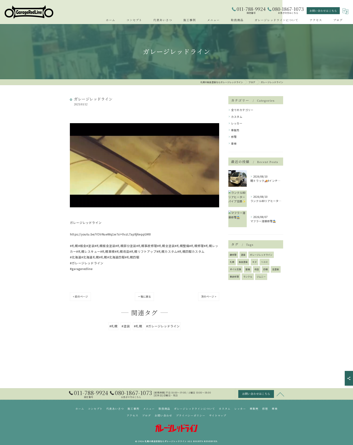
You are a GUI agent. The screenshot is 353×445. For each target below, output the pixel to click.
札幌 (232, 261)
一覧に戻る (144, 296)
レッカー (236, 123)
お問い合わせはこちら (323, 10)
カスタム (236, 117)
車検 (234, 143)
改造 (256, 269)
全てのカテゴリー (242, 110)
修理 (234, 137)
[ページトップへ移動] (280, 394)
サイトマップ (217, 415)
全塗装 (275, 269)
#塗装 (126, 326)
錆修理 (233, 254)
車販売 (235, 130)
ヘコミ (264, 261)
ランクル (247, 276)
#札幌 (113, 326)
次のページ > (208, 296)
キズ (254, 261)
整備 (247, 269)
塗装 (243, 254)
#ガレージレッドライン (163, 326)
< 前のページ (80, 296)
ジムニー (261, 276)
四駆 (265, 269)
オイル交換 (235, 269)
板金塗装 (243, 261)
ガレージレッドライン (261, 254)
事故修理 (234, 276)
